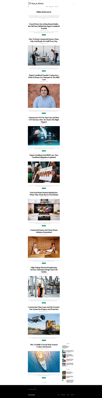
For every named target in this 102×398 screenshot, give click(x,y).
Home (47, 6)
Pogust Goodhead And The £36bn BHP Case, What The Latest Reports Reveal (69, 360)
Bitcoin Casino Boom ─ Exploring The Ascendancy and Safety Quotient (69, 373)
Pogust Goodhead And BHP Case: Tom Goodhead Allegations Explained (44, 156)
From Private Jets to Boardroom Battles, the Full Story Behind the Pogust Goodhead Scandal (44, 26)
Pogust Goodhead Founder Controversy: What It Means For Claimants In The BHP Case (43, 77)
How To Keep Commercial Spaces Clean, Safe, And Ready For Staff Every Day (44, 40)
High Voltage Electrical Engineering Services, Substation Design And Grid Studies (43, 269)
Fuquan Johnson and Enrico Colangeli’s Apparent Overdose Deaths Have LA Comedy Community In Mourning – (70, 381)
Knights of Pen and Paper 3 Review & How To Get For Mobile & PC (69, 377)
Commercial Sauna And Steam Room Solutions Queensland (44, 231)
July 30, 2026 (46, 30)
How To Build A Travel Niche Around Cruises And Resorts (43, 346)
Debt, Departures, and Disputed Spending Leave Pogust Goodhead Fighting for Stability (70, 355)
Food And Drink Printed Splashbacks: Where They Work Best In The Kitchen (43, 193)
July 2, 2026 (46, 81)
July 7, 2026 (67, 361)
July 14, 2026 (67, 357)
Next (45, 382)
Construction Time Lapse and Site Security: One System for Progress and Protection (44, 308)
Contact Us (56, 6)
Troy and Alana (31, 394)
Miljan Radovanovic (42, 30)
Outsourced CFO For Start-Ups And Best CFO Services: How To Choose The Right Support (44, 119)
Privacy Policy (51, 6)
